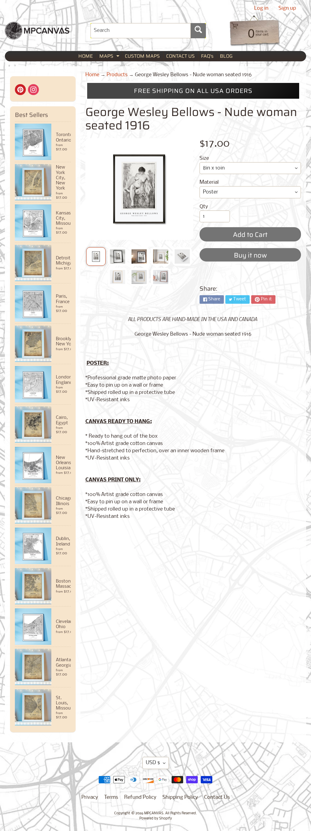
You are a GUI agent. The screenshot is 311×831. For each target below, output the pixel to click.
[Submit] (198, 30)
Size (204, 158)
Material (209, 182)
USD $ (153, 763)
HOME (85, 56)
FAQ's (207, 56)
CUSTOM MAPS (142, 56)
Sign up (287, 8)
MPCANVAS (153, 813)
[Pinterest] (20, 89)
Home (92, 75)
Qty (204, 207)
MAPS (110, 56)
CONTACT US (180, 56)
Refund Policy (140, 797)
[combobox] (141, 30)
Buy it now (250, 255)
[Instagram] (33, 89)
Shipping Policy (180, 797)
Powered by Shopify (155, 818)
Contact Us (217, 797)
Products (117, 75)
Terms (111, 797)
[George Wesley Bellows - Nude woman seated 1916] (96, 256)
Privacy (89, 797)
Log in (261, 8)
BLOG (226, 56)
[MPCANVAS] (37, 36)
